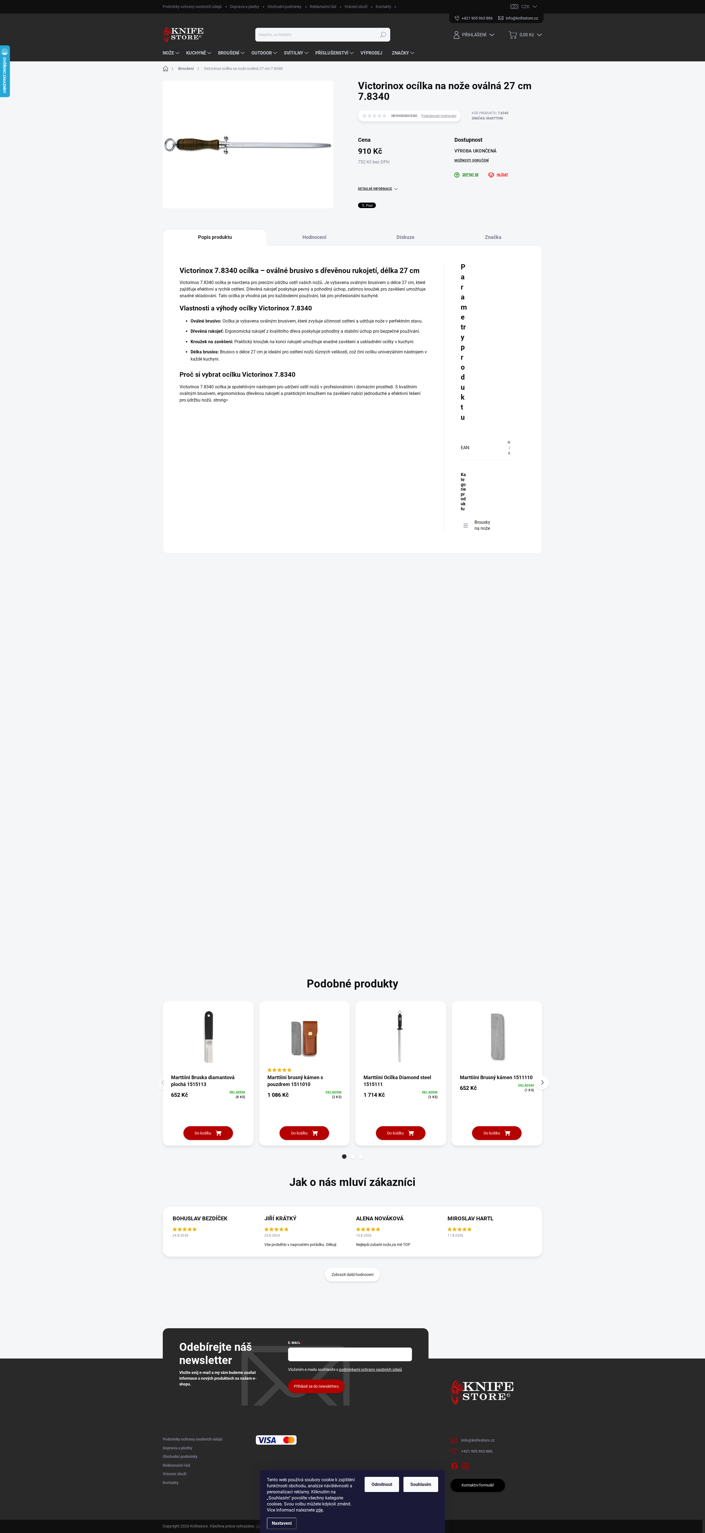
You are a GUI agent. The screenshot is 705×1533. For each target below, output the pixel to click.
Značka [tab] (493, 237)
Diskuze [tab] (405, 237)
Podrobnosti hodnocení (438, 116)
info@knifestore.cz (478, 1440)
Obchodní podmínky (284, 6)
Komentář (191, 641)
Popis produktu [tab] (215, 237)
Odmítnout (382, 1484)
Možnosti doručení (471, 160)
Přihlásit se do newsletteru (316, 1386)
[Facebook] (454, 1465)
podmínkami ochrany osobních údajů (270, 729)
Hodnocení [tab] (314, 237)
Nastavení (282, 1523)
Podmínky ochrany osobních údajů (192, 6)
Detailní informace (375, 189)
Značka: (487, 118)
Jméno (188, 589)
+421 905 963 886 (476, 1451)
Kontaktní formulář (478, 1485)
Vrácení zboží (356, 6)
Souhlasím (420, 1484)
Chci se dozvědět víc (350, 938)
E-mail (188, 615)
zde (319, 1510)
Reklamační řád (323, 6)
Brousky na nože (482, 525)
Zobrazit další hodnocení (352, 1274)
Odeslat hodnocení (221, 745)
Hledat (383, 34)
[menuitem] (172, 53)
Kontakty (383, 6)
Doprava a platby (244, 6)
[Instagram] (465, 1465)
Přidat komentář (198, 849)
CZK (525, 6)
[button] (344, 1156)
